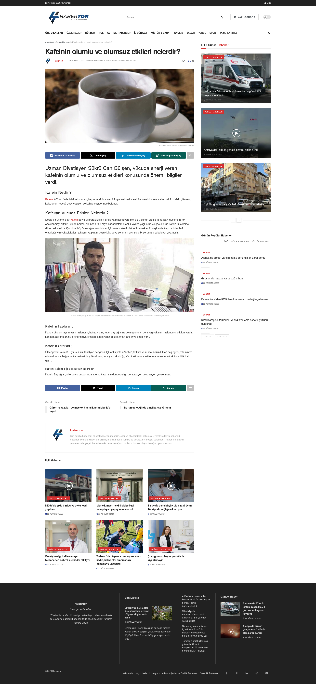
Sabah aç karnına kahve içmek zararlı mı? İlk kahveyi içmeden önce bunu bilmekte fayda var (194, 630)
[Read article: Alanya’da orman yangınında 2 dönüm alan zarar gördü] (230, 631)
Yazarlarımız (228, 32)
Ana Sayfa (49, 42)
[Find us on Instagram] (257, 673)
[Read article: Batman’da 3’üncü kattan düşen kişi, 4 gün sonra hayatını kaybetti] (236, 78)
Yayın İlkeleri (142, 673)
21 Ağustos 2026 (106, 568)
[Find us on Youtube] (267, 673)
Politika (104, 32)
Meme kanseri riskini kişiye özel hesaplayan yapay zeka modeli (115, 507)
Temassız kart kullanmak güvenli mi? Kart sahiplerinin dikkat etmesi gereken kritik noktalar (195, 645)
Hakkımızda (127, 673)
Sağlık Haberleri (63, 42)
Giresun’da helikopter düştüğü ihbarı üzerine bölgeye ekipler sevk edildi (137, 612)
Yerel (202, 32)
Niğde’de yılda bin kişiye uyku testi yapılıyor (65, 507)
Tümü (225, 241)
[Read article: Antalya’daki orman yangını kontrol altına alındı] (236, 133)
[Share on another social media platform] (190, 155)
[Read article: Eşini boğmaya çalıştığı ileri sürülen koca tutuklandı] (236, 187)
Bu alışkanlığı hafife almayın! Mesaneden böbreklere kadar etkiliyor (67, 558)
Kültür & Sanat (161, 32)
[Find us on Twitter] (237, 673)
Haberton (58, 60)
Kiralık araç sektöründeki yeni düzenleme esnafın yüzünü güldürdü (234, 321)
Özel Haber (73, 32)
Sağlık (178, 32)
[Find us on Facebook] (227, 673)
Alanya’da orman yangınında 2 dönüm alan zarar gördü (233, 258)
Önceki (208, 336)
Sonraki (221, 336)
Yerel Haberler (214, 57)
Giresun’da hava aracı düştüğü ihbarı (222, 278)
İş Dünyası (140, 32)
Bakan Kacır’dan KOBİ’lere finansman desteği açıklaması (234, 299)
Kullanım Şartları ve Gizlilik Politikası (179, 673)
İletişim (154, 673)
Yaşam (191, 32)
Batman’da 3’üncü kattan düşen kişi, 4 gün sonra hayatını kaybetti (232, 93)
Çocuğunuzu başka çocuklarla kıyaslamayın (166, 558)
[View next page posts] (239, 220)
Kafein (49, 199)
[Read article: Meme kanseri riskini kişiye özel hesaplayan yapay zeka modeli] (119, 485)
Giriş (268, 2)
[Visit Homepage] (69, 17)
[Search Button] (222, 17)
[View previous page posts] (233, 220)
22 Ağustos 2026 (55, 513)
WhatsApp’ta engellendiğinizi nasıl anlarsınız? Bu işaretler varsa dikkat (194, 615)
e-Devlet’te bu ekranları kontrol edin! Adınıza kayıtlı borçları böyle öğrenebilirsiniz (196, 601)
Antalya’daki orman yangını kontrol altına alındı (231, 150)
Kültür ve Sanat (261, 241)
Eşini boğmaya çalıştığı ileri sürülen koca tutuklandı (234, 204)
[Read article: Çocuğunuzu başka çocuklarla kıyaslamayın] (171, 536)
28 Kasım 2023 (76, 60)
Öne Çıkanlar (54, 32)
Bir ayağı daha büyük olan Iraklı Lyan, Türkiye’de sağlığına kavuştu (170, 507)
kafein (75, 219)
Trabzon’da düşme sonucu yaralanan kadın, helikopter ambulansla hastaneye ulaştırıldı (118, 559)
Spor (213, 32)
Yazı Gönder (246, 17)
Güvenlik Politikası (209, 673)
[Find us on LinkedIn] (247, 673)
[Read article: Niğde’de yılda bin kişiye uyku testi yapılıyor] (68, 485)
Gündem (90, 32)
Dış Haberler (122, 32)
